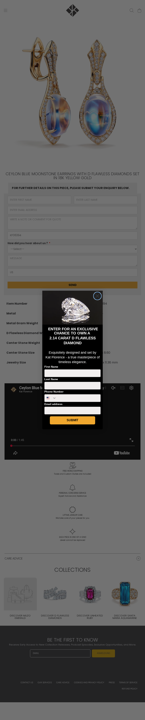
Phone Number (53, 391)
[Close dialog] (97, 296)
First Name (51, 366)
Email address (53, 404)
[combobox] (50, 398)
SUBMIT (72, 420)
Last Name (51, 379)
